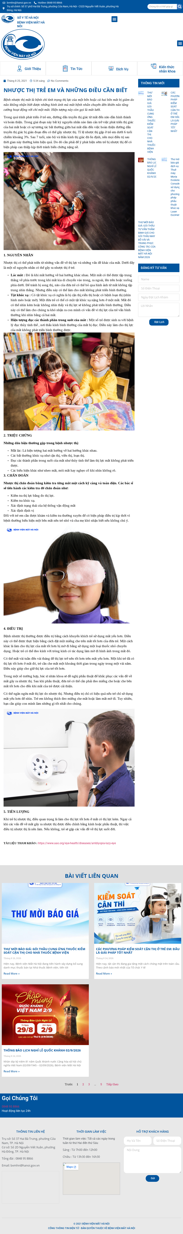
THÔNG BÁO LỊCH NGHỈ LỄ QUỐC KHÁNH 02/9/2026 (42, 1050)
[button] (114, 19)
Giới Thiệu (33, 69)
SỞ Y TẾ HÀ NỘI (28, 17)
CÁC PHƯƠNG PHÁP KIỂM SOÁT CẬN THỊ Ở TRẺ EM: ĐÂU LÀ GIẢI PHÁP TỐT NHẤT (138, 951)
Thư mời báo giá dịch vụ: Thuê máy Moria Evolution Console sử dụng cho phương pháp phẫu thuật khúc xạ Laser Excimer (176, 187)
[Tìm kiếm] (179, 6)
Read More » (12, 973)
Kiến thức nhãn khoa (167, 69)
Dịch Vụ (122, 69)
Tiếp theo (112, 1084)
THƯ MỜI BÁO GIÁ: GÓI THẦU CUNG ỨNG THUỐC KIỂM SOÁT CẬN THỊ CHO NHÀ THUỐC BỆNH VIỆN (44, 951)
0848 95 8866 (10, 1106)
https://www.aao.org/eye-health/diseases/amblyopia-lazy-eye (77, 843)
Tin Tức (76, 69)
